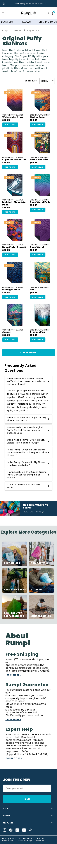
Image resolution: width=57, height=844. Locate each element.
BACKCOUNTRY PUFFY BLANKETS (14, 615)
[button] (3, 13)
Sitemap (40, 840)
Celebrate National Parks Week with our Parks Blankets (29, 4)
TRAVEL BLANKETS (15, 589)
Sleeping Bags (48, 22)
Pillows (26, 22)
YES (27, 799)
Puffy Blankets (33, 30)
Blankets (7, 22)
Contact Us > (13, 758)
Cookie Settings (25, 840)
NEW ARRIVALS (39, 563)
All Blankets (17, 30)
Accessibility (25, 838)
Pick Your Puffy (32, 511)
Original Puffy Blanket (12, 116)
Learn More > (13, 675)
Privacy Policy (9, 838)
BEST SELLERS (12, 563)
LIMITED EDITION (41, 616)
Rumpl (5, 30)
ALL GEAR (36, 589)
